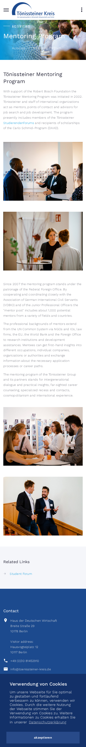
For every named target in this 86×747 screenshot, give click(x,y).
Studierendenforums (18, 123)
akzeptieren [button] (43, 737)
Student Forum (21, 573)
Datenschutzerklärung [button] (47, 722)
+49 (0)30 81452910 (24, 661)
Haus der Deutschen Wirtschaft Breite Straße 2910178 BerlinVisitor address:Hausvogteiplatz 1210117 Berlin (33, 636)
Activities (19, 48)
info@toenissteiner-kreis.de (30, 669)
